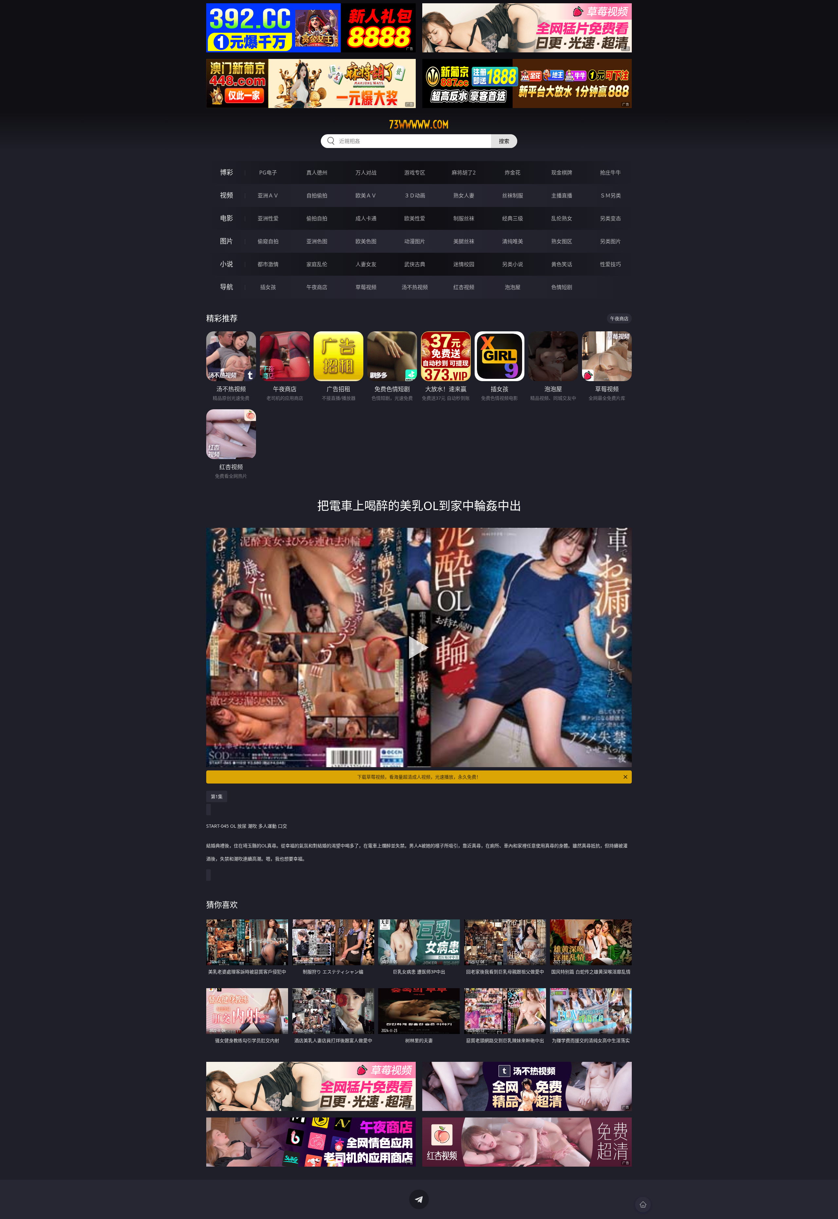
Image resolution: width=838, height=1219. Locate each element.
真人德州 (316, 172)
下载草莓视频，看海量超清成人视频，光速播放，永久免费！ (419, 777)
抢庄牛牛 (610, 172)
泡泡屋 (512, 287)
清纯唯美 (512, 241)
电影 (226, 218)
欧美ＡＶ (365, 195)
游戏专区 (414, 172)
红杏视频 (463, 287)
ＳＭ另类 (610, 195)
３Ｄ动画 (414, 195)
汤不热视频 (415, 287)
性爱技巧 (610, 264)
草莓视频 (365, 287)
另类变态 (610, 218)
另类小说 (512, 264)
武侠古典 (414, 264)
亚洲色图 (316, 241)
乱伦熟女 (561, 218)
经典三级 (512, 218)
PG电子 (268, 172)
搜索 (504, 141)
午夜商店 (316, 287)
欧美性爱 (414, 218)
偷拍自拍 (316, 218)
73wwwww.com (419, 124)
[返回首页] (643, 1204)
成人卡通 (365, 218)
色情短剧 (561, 287)
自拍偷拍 (316, 195)
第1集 (217, 796)
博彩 (226, 172)
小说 (226, 264)
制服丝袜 (463, 218)
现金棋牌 (561, 172)
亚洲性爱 (268, 218)
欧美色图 (365, 241)
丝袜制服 (512, 195)
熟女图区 (561, 241)
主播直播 (561, 195)
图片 (226, 241)
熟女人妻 (463, 195)
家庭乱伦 (316, 264)
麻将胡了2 (464, 172)
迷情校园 (463, 264)
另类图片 (610, 241)
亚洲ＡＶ (268, 195)
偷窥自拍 (268, 241)
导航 (226, 287)
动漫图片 (414, 241)
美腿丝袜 (463, 241)
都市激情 (268, 264)
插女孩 (268, 287)
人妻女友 (365, 264)
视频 (226, 195)
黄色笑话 (561, 264)
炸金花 (512, 172)
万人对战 (365, 172)
